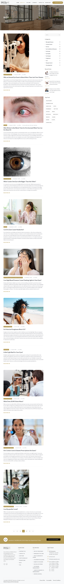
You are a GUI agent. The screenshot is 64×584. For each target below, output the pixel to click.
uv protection (48, 122)
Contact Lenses (6, 447)
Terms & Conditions (56, 580)
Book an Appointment (53, 539)
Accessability (49, 580)
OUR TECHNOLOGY (23, 558)
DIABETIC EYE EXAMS (38, 561)
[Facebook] (4, 564)
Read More (6, 90)
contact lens (48, 106)
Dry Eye (5, 125)
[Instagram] (7, 564)
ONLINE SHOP (48, 2)
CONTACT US (41, 2)
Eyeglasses (10, 326)
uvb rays (47, 119)
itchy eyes (31, 125)
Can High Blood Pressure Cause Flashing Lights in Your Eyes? (22, 280)
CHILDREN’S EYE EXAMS (39, 559)
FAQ (20, 564)
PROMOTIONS (22, 560)
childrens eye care (49, 103)
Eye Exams (6, 74)
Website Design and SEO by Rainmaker (11, 581)
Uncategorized (19, 277)
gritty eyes (27, 125)
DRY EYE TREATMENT (38, 551)
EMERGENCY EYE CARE (39, 553)
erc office (24, 74)
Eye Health (10, 74)
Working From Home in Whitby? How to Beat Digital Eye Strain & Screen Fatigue (54, 90)
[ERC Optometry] (5, 2)
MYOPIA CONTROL (38, 574)
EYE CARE (28, 2)
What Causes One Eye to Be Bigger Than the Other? (20, 181)
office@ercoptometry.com (54, 559)
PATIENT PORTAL (58, 2)
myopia (53, 111)
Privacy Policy (42, 580)
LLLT (8, 349)
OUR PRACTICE (22, 551)
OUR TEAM (21, 555)
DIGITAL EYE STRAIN (38, 564)
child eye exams (49, 100)
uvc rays (53, 119)
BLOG (20, 562)
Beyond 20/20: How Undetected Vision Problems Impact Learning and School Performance (54, 83)
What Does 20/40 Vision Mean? (13, 401)
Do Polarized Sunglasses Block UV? (15, 329)
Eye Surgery (48, 56)
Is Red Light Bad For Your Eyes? (13, 352)
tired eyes (35, 125)
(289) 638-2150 (20, 540)
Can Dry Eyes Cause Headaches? (14, 229)
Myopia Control (10, 506)
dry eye (24, 125)
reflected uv (55, 114)
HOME (18, 2)
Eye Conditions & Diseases (8, 277)
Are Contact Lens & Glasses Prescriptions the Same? (20, 450)
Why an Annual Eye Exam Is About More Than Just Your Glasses (23, 77)
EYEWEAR (35, 2)
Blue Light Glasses (49, 42)
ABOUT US (22, 2)
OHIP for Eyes (48, 114)
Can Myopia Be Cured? (11, 509)
